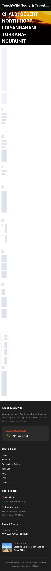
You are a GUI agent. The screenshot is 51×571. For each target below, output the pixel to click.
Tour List (6, 469)
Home (4, 455)
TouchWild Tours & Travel (23, 5)
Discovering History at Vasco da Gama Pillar (29, 548)
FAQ (4, 478)
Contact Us (7, 482)
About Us (6, 459)
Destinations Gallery (11, 464)
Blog (4, 473)
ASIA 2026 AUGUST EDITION (15, 534)
